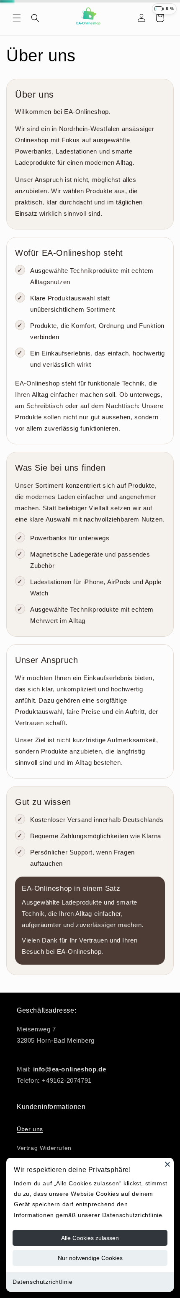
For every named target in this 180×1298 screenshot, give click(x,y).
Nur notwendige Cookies (90, 1258)
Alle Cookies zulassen (90, 1238)
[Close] (167, 1164)
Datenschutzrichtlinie (43, 1281)
